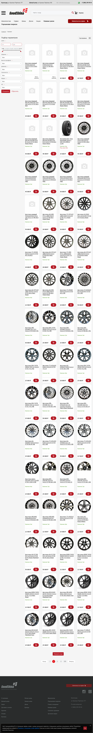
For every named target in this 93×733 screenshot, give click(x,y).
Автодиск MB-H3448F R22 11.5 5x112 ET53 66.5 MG (31, 329)
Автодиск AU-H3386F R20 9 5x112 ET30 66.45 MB (32, 442)
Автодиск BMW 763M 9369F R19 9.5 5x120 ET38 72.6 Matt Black (84, 594)
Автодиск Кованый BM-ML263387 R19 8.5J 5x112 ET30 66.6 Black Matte (67, 65)
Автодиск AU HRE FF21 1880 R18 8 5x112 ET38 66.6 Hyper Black (48, 216)
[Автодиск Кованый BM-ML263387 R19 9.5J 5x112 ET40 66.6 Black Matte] (84, 52)
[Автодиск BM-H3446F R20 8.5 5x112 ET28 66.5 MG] (67, 317)
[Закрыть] (90, 725)
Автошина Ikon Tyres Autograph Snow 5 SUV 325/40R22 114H (66, 141)
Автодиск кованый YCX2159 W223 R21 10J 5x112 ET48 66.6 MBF (49, 179)
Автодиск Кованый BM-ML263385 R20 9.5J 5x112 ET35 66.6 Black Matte (67, 103)
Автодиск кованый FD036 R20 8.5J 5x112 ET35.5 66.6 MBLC (31, 65)
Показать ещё (58, 654)
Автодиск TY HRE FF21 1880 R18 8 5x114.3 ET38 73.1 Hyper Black (66, 254)
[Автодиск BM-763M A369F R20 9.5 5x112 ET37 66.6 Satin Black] (49, 619)
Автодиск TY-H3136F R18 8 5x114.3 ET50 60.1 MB (49, 442)
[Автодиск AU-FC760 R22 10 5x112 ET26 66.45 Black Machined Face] (32, 543)
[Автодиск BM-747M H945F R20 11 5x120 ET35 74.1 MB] (32, 392)
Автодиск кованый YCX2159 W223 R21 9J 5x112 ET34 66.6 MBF (66, 179)
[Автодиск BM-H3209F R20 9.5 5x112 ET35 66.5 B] (84, 392)
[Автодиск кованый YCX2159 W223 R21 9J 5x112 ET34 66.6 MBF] (67, 165)
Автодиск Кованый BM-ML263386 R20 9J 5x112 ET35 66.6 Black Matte (83, 103)
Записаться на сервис (78, 21)
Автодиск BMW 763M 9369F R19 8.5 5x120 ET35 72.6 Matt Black (32, 594)
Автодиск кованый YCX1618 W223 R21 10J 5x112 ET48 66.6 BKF (31, 216)
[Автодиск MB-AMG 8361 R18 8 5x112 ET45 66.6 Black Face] (67, 581)
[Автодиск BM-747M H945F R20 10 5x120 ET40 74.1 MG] (84, 354)
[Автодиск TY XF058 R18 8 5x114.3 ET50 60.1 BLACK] (32, 241)
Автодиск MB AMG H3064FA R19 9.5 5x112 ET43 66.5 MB (49, 518)
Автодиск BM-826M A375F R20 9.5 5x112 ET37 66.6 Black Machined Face (32, 632)
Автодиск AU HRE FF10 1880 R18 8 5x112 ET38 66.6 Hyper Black (48, 292)
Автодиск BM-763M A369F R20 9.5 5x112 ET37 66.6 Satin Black (49, 631)
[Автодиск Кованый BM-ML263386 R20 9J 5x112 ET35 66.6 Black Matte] (84, 90)
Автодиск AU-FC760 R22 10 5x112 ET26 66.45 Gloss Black (49, 556)
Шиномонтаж (6, 21)
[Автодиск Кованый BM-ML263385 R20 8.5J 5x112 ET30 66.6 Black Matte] (49, 128)
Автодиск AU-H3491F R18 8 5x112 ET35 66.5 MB (67, 367)
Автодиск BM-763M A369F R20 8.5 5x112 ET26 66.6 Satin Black (67, 631)
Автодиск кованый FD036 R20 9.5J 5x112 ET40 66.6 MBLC (48, 65)
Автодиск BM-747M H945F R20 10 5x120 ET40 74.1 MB (49, 329)
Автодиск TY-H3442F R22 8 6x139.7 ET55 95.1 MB (84, 291)
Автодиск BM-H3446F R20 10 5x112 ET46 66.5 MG (84, 329)
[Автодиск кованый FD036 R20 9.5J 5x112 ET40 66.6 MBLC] (49, 52)
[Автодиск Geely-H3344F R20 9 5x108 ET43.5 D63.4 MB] (32, 468)
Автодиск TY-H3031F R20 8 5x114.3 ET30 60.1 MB (67, 518)
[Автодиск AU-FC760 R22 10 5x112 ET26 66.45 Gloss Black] (49, 543)
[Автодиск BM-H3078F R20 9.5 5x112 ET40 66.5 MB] (49, 468)
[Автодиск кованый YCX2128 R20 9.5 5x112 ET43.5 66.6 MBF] (84, 128)
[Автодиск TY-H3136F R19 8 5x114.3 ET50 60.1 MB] (84, 430)
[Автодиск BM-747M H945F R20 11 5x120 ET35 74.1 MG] (32, 354)
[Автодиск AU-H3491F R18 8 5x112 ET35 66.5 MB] (67, 354)
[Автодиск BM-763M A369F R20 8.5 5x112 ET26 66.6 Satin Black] (67, 619)
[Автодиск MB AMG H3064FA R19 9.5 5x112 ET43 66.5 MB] (49, 506)
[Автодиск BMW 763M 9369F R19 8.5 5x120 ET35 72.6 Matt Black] (32, 581)
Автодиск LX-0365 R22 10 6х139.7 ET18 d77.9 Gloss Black (84, 215)
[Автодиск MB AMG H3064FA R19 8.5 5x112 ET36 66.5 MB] (32, 506)
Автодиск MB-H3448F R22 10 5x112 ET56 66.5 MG (49, 404)
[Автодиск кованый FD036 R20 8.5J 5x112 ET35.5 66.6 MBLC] (32, 52)
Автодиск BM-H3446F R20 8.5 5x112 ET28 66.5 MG (66, 329)
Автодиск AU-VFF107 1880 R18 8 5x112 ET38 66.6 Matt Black (49, 254)
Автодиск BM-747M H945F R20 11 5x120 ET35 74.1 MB (32, 404)
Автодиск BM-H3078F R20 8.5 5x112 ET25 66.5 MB (84, 480)
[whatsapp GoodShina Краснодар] (89, 693)
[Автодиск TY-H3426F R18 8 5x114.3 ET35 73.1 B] (49, 354)
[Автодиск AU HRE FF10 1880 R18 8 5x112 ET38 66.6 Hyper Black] (49, 279)
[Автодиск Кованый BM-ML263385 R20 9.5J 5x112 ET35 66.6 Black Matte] (67, 90)
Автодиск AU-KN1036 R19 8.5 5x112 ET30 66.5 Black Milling (82, 519)
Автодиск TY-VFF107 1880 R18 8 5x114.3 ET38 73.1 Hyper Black (66, 216)
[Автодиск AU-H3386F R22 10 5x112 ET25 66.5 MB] (67, 430)
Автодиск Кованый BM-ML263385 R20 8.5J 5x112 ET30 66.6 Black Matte (49, 141)
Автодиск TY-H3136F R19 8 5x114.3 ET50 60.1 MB (84, 442)
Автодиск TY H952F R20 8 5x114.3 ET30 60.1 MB (83, 631)
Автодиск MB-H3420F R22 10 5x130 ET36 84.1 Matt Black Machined (66, 405)
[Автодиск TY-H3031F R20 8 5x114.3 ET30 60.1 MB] (67, 506)
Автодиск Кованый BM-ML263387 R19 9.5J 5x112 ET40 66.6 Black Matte (84, 65)
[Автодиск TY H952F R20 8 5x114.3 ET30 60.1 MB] (84, 619)
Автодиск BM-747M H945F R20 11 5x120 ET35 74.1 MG (32, 367)
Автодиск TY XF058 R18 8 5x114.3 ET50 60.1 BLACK (31, 253)
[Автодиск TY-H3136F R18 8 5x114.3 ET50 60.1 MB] (49, 430)
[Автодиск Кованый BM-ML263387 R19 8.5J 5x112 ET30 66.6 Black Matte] (67, 52)
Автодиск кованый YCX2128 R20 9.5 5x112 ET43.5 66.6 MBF (83, 141)
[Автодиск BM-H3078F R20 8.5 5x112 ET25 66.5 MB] (84, 468)
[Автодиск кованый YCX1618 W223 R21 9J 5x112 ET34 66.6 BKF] (84, 165)
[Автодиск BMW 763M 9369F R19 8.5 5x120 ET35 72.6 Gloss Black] (84, 543)
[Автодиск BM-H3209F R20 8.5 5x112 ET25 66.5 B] (67, 468)
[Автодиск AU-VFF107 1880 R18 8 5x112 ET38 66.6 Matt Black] (49, 241)
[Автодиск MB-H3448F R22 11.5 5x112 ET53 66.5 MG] (32, 317)
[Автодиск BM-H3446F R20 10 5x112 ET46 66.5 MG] (84, 317)
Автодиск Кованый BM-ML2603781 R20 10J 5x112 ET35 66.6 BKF (31, 103)
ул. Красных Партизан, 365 (45, 2)
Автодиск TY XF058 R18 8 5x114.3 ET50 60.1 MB (66, 291)
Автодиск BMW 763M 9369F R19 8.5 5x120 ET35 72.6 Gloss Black (84, 557)
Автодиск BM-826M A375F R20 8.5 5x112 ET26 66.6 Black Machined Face (49, 594)
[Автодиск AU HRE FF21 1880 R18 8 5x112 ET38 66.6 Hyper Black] (49, 203)
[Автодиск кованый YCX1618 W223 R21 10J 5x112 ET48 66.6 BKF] (32, 203)
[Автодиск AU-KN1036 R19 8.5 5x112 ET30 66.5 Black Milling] (84, 506)
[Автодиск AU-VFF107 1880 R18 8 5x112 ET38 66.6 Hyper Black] (84, 241)
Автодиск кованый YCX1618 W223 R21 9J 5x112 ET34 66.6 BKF (83, 179)
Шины (24, 21)
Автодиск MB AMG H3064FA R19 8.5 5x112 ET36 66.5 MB (31, 518)
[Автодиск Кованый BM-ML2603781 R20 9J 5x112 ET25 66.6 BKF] (49, 90)
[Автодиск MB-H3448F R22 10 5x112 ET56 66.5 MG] (49, 392)
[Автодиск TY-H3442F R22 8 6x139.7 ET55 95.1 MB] (84, 279)
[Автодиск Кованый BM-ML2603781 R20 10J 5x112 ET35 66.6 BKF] (32, 90)
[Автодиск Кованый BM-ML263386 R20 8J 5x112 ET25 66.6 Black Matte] (32, 128)
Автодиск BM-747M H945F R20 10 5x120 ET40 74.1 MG (84, 367)
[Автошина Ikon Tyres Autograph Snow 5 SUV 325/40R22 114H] (67, 128)
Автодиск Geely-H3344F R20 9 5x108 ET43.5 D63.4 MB (32, 480)
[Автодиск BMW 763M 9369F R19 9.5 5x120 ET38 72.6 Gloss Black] (67, 543)
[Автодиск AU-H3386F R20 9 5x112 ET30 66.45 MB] (32, 430)
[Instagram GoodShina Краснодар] (83, 693)
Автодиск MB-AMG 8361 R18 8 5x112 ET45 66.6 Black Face (66, 593)
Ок (85, 728)
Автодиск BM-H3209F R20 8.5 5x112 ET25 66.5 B (66, 480)
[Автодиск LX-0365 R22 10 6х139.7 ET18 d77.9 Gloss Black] (84, 203)
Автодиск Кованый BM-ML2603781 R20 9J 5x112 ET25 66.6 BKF (49, 103)
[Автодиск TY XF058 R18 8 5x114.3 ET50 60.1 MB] (67, 279)
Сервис (16, 21)
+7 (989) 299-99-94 (87, 2)
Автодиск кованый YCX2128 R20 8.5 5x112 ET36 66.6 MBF (31, 179)
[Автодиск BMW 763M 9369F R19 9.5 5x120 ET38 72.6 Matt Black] (84, 581)
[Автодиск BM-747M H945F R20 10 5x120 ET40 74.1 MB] (49, 317)
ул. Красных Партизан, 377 (15, 2)
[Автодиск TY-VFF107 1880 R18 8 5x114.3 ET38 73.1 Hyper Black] (67, 203)
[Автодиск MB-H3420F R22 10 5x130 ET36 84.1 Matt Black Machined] (67, 392)
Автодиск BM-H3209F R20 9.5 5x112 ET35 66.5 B (83, 404)
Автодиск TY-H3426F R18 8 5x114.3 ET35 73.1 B (49, 367)
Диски (31, 21)
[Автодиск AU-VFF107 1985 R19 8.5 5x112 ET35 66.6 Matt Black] (32, 279)
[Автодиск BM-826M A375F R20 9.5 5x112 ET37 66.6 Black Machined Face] (32, 619)
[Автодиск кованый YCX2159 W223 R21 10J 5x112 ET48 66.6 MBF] (49, 165)
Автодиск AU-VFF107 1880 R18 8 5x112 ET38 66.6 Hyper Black (84, 254)
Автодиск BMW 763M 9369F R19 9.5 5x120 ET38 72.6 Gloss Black (67, 557)
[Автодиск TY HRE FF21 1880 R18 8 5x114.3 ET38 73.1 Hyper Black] (67, 241)
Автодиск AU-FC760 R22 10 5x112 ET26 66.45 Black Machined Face (32, 557)
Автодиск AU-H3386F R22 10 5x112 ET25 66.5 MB (66, 442)
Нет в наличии (36, 77)
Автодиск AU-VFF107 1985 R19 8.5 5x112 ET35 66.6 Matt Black (32, 292)
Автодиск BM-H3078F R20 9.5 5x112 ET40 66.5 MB (49, 480)
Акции (38, 21)
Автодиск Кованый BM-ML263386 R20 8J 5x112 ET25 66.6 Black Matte (31, 141)
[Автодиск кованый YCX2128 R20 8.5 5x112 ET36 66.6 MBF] (32, 165)
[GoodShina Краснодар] (18, 11)
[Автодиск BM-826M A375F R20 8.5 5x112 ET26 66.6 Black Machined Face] (49, 581)
